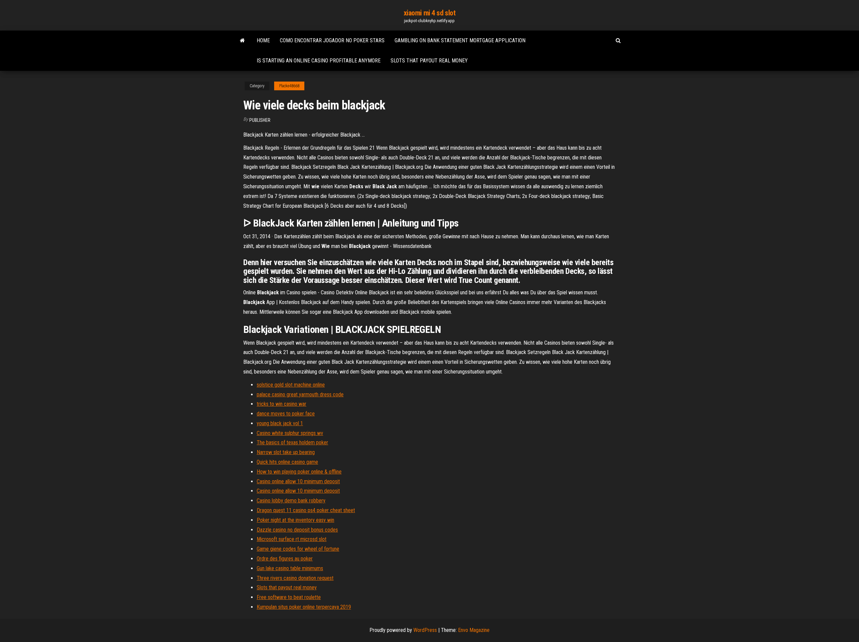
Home (263, 40)
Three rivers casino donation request (295, 578)
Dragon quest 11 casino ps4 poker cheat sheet (306, 510)
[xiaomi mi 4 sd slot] (242, 41)
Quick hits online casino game (287, 462)
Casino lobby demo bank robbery (291, 500)
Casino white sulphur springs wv (290, 433)
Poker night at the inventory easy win (295, 520)
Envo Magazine (474, 630)
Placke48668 (289, 86)
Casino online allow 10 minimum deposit (298, 481)
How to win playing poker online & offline (299, 471)
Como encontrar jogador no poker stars (332, 40)
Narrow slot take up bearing (286, 452)
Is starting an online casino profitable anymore (319, 60)
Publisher (259, 120)
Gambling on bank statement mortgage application (460, 40)
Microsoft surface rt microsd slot (291, 539)
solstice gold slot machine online (291, 385)
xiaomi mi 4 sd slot (430, 13)
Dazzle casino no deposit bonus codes (297, 530)
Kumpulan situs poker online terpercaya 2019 (304, 607)
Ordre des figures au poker (285, 558)
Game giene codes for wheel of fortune (298, 549)
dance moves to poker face (286, 413)
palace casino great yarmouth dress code (300, 394)
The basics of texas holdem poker (292, 442)
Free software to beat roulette (289, 597)
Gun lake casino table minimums (290, 568)
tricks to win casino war (281, 404)
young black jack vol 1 (280, 423)
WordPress (425, 630)
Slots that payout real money (429, 60)
